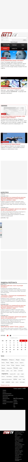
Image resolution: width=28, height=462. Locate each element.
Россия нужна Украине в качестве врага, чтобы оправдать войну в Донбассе (13, 117)
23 (10, 349)
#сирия (8, 365)
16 (10, 347)
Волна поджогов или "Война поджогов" (10, 144)
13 (25, 345)
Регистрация (14, 42)
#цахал (3, 368)
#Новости (11, 360)
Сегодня (3, 114)
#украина (18, 365)
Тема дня (22, 45)
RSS (14, 406)
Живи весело (4, 86)
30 (10, 351)
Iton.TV (8, 432)
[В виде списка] (10, 335)
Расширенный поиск (7, 393)
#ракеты (21, 362)
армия (20, 368)
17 (13, 347)
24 (13, 349)
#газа (7, 362)
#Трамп (18, 360)
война (7, 370)
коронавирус (9, 376)
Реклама (4, 403)
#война (3, 362)
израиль (5, 373)
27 (25, 349)
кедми (22, 374)
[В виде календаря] (7, 335)
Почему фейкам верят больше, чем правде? (12, 60)
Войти (24, 39)
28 (2, 351)
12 (21, 345)
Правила (4, 400)
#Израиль (5, 360)
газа (11, 370)
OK (14, 405)
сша (24, 379)
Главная (4, 390)
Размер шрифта (17, 388)
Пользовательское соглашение (18, 460)
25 (17, 349)
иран (18, 374)
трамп (3, 382)
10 (13, 345)
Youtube (15, 400)
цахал (17, 382)
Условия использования (8, 401)
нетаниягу (21, 376)
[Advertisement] (14, 175)
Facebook (15, 401)
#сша (12, 365)
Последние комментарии (8, 395)
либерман (16, 376)
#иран (12, 362)
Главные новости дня (14, 45)
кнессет (3, 376)
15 (6, 347)
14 (2, 347)
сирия (20, 379)
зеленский (20, 370)
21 (2, 349)
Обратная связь (6, 398)
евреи (15, 370)
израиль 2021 (13, 374)
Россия (15, 368)
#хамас (22, 365)
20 (25, 347)
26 (21, 349)
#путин (16, 362)
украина (8, 382)
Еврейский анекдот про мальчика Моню (11, 88)
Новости (4, 391)
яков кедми (22, 382)
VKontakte (15, 403)
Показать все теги (5, 385)
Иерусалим (9, 368)
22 (6, 349)
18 (17, 347)
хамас (13, 382)
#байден (23, 359)
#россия (3, 365)
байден (3, 370)
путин (15, 379)
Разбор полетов (5, 49)
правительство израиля (7, 379)
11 (17, 345)
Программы (6, 45)
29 (6, 351)
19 (21, 347)
